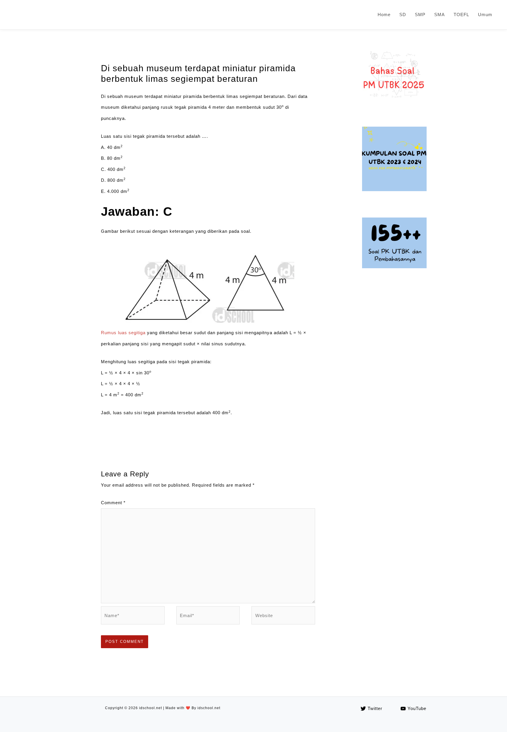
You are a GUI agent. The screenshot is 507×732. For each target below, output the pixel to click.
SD (402, 14)
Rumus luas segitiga (123, 332)
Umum (485, 14)
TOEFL (461, 14)
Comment (113, 502)
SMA (439, 14)
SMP (420, 14)
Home (384, 14)
